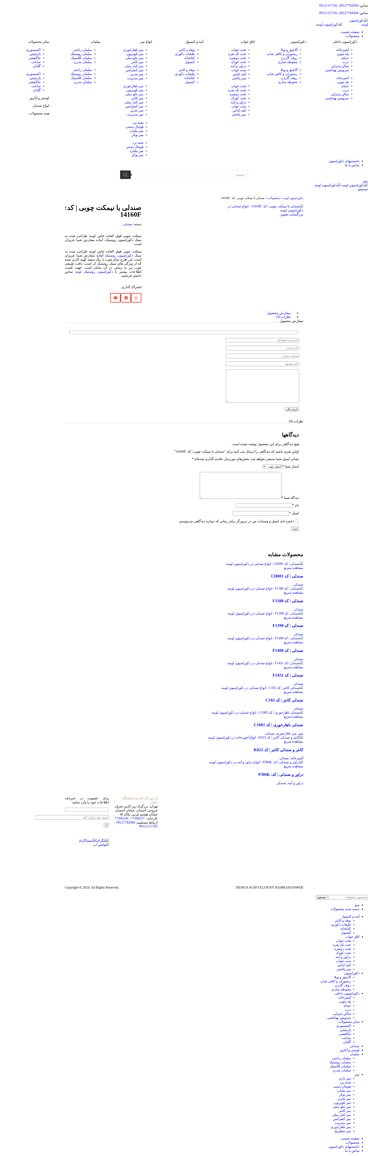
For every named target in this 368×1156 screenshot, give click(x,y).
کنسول (190, 62)
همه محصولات (39, 113)
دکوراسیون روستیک (119, 255)
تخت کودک (238, 62)
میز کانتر (137, 62)
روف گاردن (289, 58)
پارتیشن (35, 54)
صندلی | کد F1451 (288, 675)
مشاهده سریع (293, 568)
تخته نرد (138, 122)
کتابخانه (189, 58)
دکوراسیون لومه (293, 198)
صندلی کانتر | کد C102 (284, 700)
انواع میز (146, 41)
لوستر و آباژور (39, 98)
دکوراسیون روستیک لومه (94, 271)
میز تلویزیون (135, 54)
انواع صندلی (40, 105)
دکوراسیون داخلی (345, 41)
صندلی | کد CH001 (287, 576)
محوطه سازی (288, 62)
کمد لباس (239, 74)
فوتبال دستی (135, 126)
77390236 (121, 818)
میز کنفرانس (134, 70)
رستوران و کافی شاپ (282, 54)
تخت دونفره (238, 58)
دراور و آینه (238, 66)
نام (295, 505)
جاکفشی (34, 58)
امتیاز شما (290, 466)
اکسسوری (33, 50)
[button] (333, 74)
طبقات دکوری (185, 54)
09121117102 (328, 5)
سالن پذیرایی (340, 66)
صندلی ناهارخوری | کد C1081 (278, 725)
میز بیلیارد (136, 131)
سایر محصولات (38, 41)
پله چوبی (343, 54)
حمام (345, 58)
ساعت (36, 62)
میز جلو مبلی (134, 58)
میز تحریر (137, 74)
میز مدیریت (135, 78)
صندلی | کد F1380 (288, 601)
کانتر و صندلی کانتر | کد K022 (278, 750)
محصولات (274, 198)
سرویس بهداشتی (337, 70)
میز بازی (345, 1078)
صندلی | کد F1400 (288, 650)
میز (300, 733)
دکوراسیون (298, 41)
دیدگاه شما (290, 497)
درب (345, 62)
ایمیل (294, 513)
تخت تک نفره (237, 54)
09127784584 (348, 5)
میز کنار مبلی (134, 66)
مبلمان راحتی (82, 50)
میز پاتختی (239, 78)
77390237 (138, 818)
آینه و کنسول (194, 41)
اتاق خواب (248, 41)
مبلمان (96, 41)
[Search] (125, 174)
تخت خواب (238, 50)
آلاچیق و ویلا (289, 50)
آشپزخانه (342, 50)
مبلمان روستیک (81, 54)
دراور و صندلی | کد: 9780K (280, 774)
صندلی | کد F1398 (288, 625)
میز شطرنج (343, 1131)
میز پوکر (138, 135)
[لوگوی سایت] (355, 24)
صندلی (127, 224)
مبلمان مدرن (83, 62)
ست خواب (238, 70)
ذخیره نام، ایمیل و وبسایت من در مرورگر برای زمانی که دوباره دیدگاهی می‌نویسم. (236, 521)
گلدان (37, 66)
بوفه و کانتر (187, 50)
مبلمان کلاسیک (81, 58)
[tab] (180, 313)
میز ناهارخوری (133, 50)
